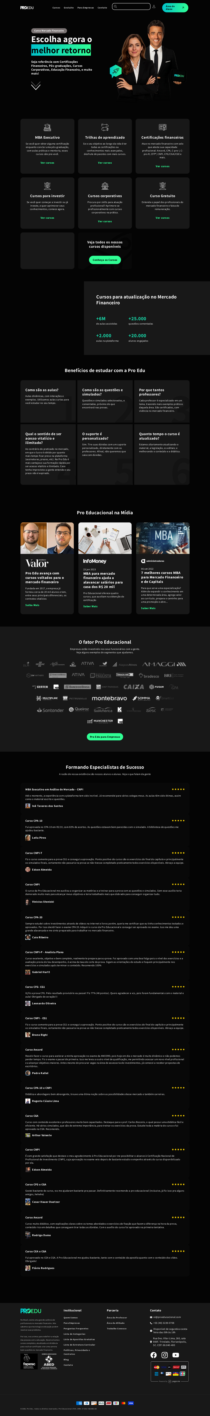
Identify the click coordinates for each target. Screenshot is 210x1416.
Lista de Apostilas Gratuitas (79, 1339)
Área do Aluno (170, 7)
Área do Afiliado (116, 1323)
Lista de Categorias (74, 1334)
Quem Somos (71, 1317)
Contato (68, 1365)
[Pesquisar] (131, 6)
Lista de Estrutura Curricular (79, 1344)
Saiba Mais (32, 605)
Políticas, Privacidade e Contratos (77, 1352)
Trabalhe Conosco (117, 1328)
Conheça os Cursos (105, 260)
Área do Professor (117, 1317)
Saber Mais (90, 606)
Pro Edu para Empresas (105, 737)
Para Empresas (72, 1323)
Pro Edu (30, 1409)
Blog (66, 1359)
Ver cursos (47, 162)
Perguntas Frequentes (76, 1328)
